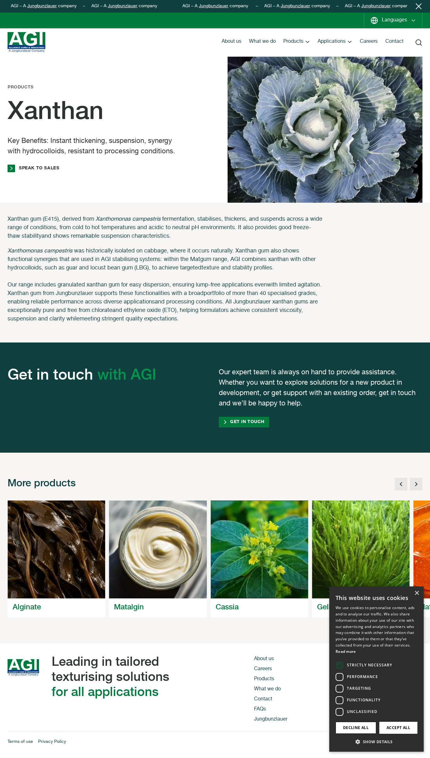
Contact (394, 41)
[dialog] (376, 669)
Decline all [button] (356, 727)
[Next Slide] (416, 484)
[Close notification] (418, 6)
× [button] (416, 593)
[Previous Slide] (401, 484)
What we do (262, 41)
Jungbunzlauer (33, 6)
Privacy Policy (52, 742)
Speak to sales (39, 168)
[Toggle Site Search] (418, 42)
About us (231, 41)
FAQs (260, 709)
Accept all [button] (398, 727)
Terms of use (20, 742)
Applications (332, 41)
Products (293, 41)
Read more (346, 651)
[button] (376, 741)
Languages (394, 20)
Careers (369, 41)
